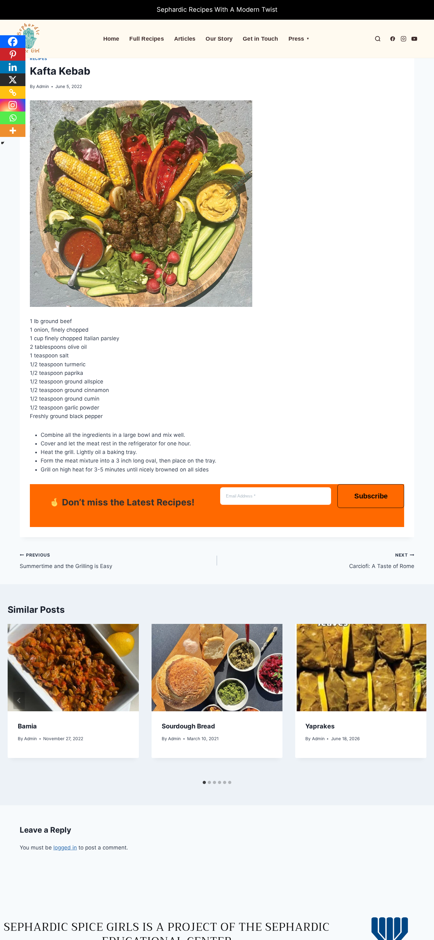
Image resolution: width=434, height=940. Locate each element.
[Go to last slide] (19, 700)
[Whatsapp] (12, 118)
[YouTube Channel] (414, 39)
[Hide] (2, 142)
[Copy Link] (12, 92)
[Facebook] (12, 41)
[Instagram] (12, 105)
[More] (12, 130)
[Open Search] (378, 39)
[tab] (204, 782)
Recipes (38, 58)
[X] (12, 79)
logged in (65, 847)
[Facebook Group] (393, 39)
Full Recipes (146, 39)
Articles (185, 39)
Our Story (219, 39)
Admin (42, 86)
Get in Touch (260, 39)
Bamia (27, 726)
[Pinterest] (12, 54)
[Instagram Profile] (403, 39)
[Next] (415, 700)
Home (111, 39)
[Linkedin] (12, 67)
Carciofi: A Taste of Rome (381, 560)
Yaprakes (320, 726)
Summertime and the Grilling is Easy (66, 560)
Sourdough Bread (188, 726)
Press (298, 39)
